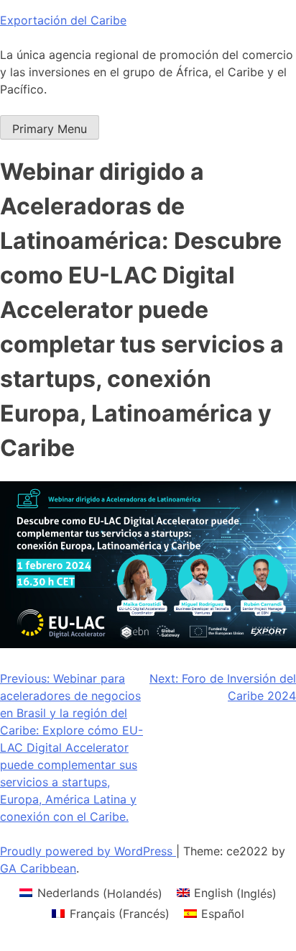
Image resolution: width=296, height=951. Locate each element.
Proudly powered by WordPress (88, 851)
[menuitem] (90, 893)
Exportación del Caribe (63, 20)
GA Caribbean (38, 868)
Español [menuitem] (222, 913)
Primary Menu (49, 129)
